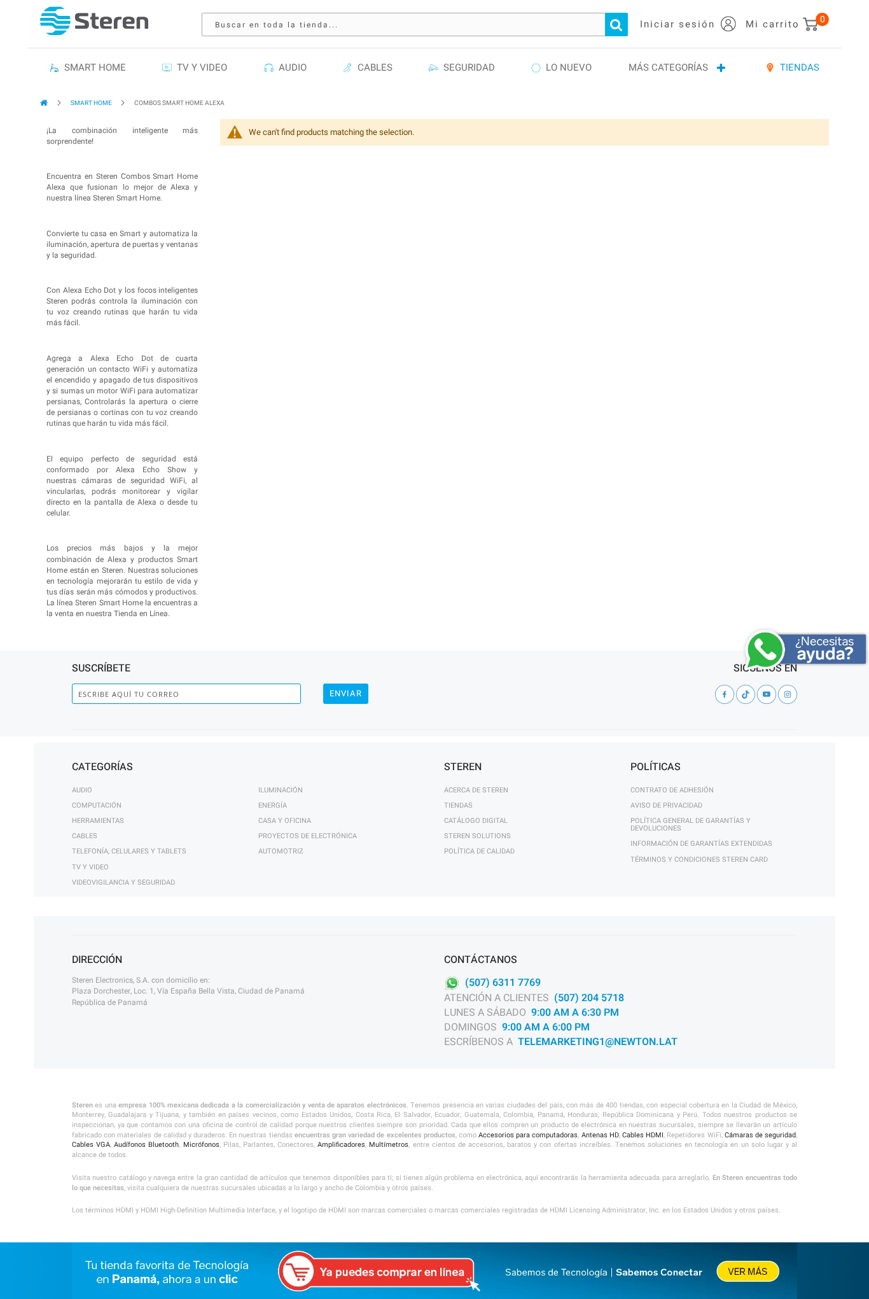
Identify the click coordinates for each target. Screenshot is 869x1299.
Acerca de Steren (476, 790)
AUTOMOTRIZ (280, 851)
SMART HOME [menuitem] (92, 67)
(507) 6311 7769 (503, 982)
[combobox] (421, 24)
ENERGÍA (272, 805)
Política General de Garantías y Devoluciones (690, 824)
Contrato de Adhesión (672, 790)
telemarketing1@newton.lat (598, 1042)
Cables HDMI (643, 1135)
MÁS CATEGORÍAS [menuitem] (668, 67)
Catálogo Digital (476, 820)
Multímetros (388, 1144)
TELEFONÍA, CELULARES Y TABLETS (129, 851)
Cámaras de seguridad (760, 1135)
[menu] (434, 68)
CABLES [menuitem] (372, 67)
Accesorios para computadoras (528, 1135)
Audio (82, 790)
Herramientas (98, 820)
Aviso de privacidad (666, 805)
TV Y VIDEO (90, 867)
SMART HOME (92, 103)
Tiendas (458, 805)
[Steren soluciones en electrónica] (94, 20)
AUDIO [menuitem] (290, 67)
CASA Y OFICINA (284, 820)
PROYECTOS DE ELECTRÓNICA (307, 836)
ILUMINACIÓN (280, 790)
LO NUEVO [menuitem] (566, 67)
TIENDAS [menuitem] (797, 67)
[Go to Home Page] (45, 103)
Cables (84, 836)
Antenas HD (600, 1135)
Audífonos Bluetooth (146, 1144)
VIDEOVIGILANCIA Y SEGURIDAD (123, 882)
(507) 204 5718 (589, 998)
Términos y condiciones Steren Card (699, 859)
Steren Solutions (477, 836)
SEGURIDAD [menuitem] (466, 67)
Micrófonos (201, 1144)
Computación (97, 805)
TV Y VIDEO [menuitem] (199, 67)
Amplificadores (341, 1144)
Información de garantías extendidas (701, 843)
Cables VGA (91, 1144)
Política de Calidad (479, 851)
